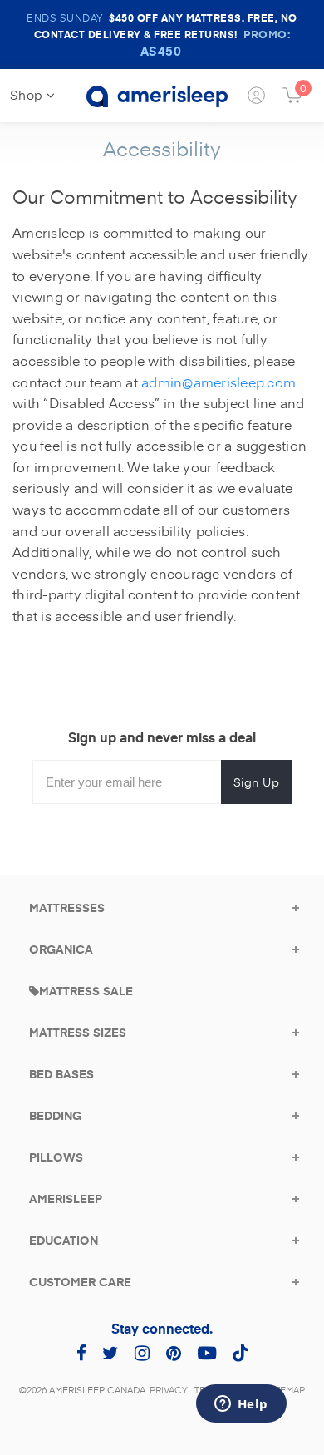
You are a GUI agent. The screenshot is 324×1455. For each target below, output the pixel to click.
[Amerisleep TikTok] (240, 1352)
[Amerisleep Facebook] (81, 1352)
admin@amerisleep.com (218, 381)
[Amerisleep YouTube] (207, 1352)
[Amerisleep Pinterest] (173, 1352)
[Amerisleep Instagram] (142, 1352)
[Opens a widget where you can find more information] (241, 1405)
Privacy (169, 1389)
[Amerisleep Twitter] (110, 1352)
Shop (28, 94)
